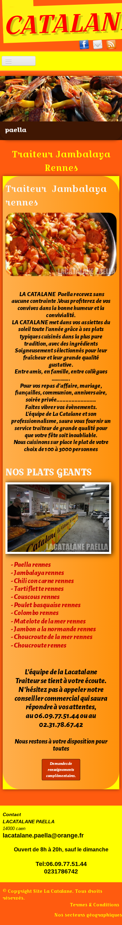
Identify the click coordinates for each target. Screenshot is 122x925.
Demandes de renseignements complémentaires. (61, 770)
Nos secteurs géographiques (88, 915)
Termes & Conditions (94, 905)
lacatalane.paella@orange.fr (43, 835)
